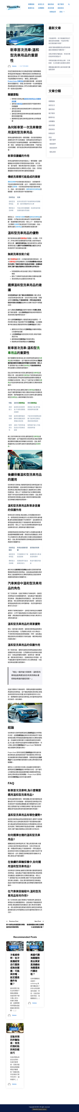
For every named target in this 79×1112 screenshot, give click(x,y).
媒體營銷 (31, 4)
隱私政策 (53, 152)
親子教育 (61, 4)
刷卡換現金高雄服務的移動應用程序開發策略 (15, 926)
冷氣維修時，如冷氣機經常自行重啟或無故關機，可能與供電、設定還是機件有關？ (59, 41)
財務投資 (53, 12)
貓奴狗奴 (51, 4)
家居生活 (41, 4)
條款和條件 (53, 148)
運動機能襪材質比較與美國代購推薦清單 (59, 68)
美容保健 (51, 8)
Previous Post (13, 921)
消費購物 (41, 8)
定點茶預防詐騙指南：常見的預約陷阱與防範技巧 (59, 55)
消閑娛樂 (14, 1029)
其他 (61, 12)
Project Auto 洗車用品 (15, 81)
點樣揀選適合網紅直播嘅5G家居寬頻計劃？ (35, 926)
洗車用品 (19, 104)
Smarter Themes (42, 1109)
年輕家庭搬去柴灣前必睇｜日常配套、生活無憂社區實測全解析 (59, 62)
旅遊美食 (61, 8)
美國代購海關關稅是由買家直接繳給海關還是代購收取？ (59, 49)
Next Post (38, 921)
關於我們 (53, 140)
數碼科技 (31, 8)
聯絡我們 (53, 144)
